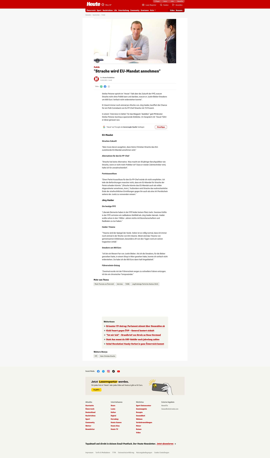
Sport (99, 10)
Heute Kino (115, 426)
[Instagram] (108, 371)
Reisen (138, 429)
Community (134, 10)
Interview (120, 284)
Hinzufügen (161, 127)
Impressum (89, 452)
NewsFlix (164, 406)
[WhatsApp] (101, 86)
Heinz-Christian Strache (107, 356)
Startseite (88, 15)
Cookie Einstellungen (161, 452)
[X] (103, 371)
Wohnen (139, 419)
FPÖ (96, 356)
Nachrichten (96, 15)
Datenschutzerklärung (126, 452)
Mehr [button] (152, 10)
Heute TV (114, 429)
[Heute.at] (93, 4)
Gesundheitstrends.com (169, 409)
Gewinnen (145, 10)
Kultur (113, 412)
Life (115, 10)
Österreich (91, 10)
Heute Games (116, 422)
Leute (113, 409)
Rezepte (139, 412)
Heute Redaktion (108, 78)
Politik (103, 15)
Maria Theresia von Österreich (104, 284)
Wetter (88, 426)
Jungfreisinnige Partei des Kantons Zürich (145, 284)
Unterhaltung (123, 10)
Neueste (179, 10)
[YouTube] (118, 371)
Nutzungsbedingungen (144, 452)
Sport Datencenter (143, 406)
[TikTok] (113, 371)
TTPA (114, 452)
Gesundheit (140, 416)
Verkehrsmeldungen (144, 422)
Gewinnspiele (141, 409)
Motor (138, 426)
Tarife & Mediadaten (102, 452)
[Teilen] (109, 86)
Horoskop (114, 419)
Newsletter (90, 429)
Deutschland (90, 412)
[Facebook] (105, 86)
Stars (113, 406)
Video (172, 10)
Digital (113, 416)
